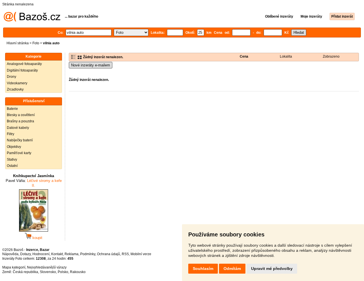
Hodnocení (40, 254)
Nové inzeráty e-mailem (90, 65)
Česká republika (25, 272)
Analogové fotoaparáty (24, 64)
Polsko (63, 272)
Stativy (12, 160)
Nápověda (10, 254)
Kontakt (57, 254)
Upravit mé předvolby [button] (272, 268)
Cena (244, 56)
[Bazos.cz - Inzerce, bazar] (32, 20)
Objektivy (14, 147)
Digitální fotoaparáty (22, 70)
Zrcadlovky (15, 89)
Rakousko (78, 272)
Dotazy (25, 254)
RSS (125, 254)
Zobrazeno (331, 56)
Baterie (12, 109)
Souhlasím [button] (203, 268)
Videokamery (17, 83)
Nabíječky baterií (20, 140)
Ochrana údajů (108, 254)
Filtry (10, 134)
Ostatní (12, 166)
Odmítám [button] (232, 268)
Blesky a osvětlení (21, 115)
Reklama (71, 254)
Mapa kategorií (13, 267)
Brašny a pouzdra (20, 121)
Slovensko (48, 272)
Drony (11, 77)
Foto (35, 43)
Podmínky (87, 254)
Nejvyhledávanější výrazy (47, 267)
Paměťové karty (19, 153)
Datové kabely (18, 128)
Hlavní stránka (18, 43)
